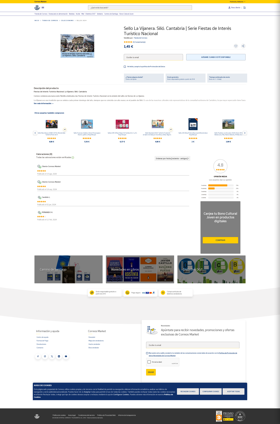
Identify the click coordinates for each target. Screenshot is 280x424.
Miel (82, 14)
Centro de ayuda (42, 337)
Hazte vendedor (94, 344)
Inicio (36, 20)
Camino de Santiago (111, 14)
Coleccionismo (67, 20)
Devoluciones (41, 344)
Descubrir (91, 337)
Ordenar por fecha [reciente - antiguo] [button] (172, 158)
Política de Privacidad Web (106, 415)
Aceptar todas (233, 391)
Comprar (220, 240)
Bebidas (71, 14)
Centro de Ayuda (131, 79)
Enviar (151, 372)
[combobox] (140, 7)
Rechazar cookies (188, 391)
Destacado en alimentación (58, 14)
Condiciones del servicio (86, 415)
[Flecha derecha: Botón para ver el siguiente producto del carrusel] (245, 133)
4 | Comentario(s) (139, 42)
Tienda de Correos (40, 14)
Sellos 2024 (82, 20)
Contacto (40, 348)
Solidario (100, 14)
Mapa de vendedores (96, 341)
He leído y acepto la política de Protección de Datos (146, 66)
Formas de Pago (42, 341)
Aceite (78, 14)
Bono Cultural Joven (127, 14)
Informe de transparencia (127, 415)
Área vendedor (93, 348)
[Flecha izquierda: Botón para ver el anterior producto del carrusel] (35, 133)
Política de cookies (59, 415)
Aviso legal (72, 415)
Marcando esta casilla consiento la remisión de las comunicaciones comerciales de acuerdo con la (193, 354)
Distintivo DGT (91, 14)
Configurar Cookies (210, 391)
